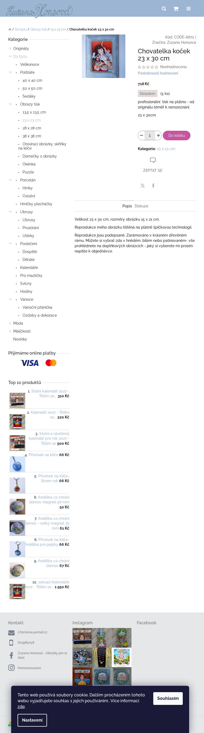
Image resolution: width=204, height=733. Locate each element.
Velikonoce (29, 64)
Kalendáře (28, 267)
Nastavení (32, 720)
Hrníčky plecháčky (35, 204)
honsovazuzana (29, 668)
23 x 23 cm (31, 120)
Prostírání (30, 228)
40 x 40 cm (32, 80)
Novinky (20, 339)
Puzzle (28, 172)
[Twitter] (142, 185)
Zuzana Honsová (181, 42)
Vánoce (26, 299)
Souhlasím (168, 698)
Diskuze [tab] (141, 206)
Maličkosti (22, 331)
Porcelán (27, 180)
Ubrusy (26, 212)
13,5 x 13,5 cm (34, 112)
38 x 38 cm (31, 136)
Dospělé (29, 252)
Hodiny (25, 291)
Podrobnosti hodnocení (158, 73)
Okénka (29, 164)
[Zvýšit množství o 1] (158, 135)
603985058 (26, 642)
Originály (21, 48)
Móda (18, 323)
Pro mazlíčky (30, 275)
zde (21, 706)
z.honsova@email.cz (32, 632)
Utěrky (28, 236)
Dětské (28, 260)
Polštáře (27, 72)
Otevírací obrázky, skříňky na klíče (42, 146)
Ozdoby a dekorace (39, 315)
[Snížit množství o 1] (141, 135)
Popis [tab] (127, 206)
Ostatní (28, 196)
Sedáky (29, 96)
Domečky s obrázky (39, 156)
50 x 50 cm (32, 88)
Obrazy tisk (29, 104)
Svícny (25, 283)
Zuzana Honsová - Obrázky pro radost (42, 655)
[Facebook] (153, 185)
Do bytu (20, 56)
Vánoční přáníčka (37, 307)
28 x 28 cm (31, 128)
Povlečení (28, 244)
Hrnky (27, 188)
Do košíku (176, 135)
